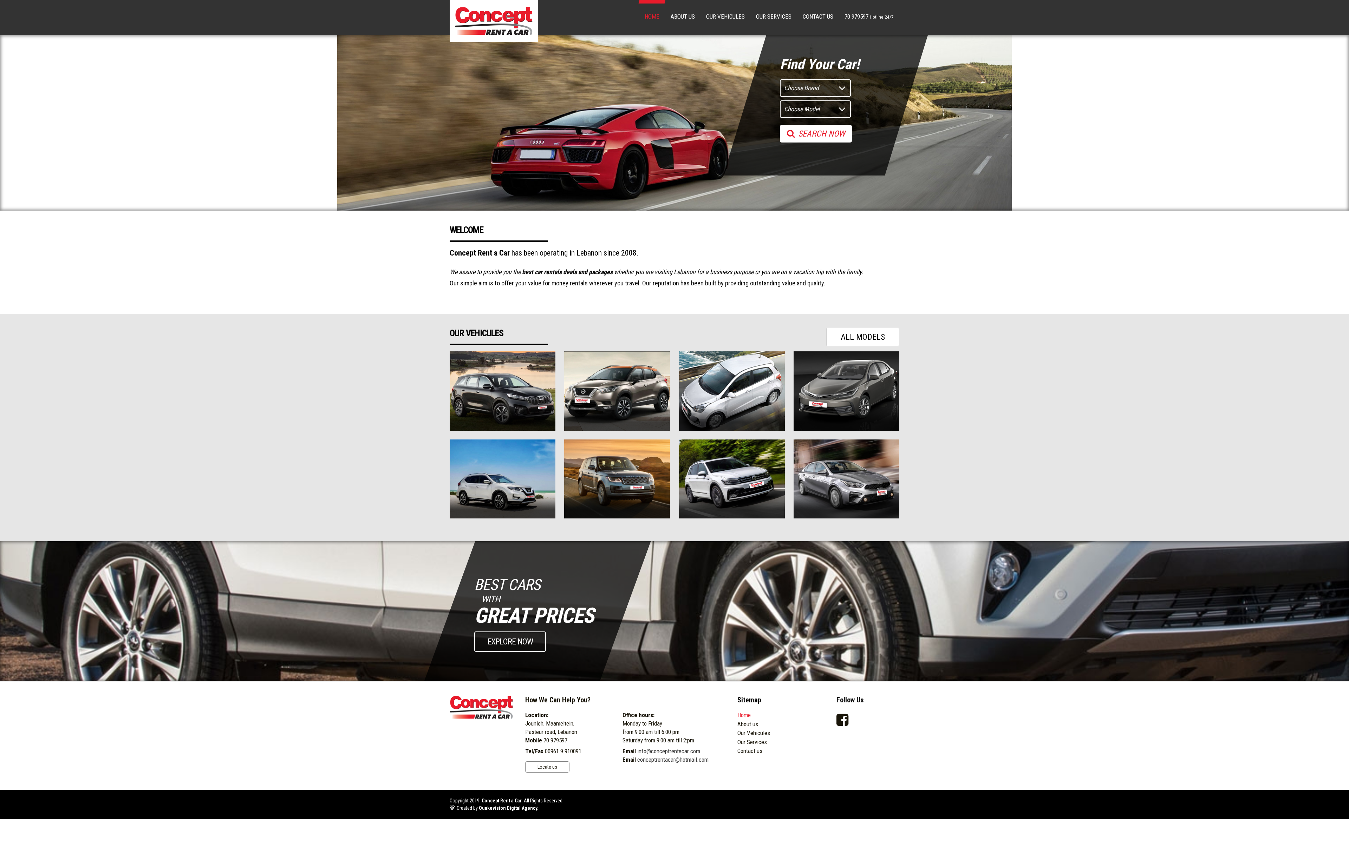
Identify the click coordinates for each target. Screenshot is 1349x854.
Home (652, 16)
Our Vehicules (725, 16)
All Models (863, 337)
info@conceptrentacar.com (668, 751)
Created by (498, 808)
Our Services (773, 16)
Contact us (818, 16)
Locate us (547, 767)
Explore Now (510, 642)
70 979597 (869, 16)
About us (683, 16)
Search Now (821, 134)
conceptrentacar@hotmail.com (673, 759)
